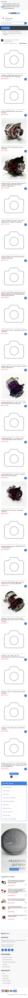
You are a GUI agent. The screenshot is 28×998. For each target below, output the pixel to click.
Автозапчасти (6, 794)
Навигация (6, 28)
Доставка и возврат (7, 957)
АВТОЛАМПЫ (6, 804)
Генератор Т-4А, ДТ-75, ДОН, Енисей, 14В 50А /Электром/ (13, 692)
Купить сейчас (14, 869)
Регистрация (5, 975)
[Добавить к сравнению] (16, 69)
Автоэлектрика (6, 790)
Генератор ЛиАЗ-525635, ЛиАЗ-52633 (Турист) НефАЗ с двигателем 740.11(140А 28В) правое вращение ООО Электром (13, 294)
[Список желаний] (23, 28)
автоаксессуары (6, 815)
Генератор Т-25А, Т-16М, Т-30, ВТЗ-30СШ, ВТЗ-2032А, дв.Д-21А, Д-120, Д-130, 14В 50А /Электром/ (13, 620)
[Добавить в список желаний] (12, 69)
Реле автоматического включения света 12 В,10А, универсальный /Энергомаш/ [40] (16, 881)
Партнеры (5, 964)
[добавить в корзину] (25, 885)
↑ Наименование (22, 43)
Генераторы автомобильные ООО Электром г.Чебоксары (13, 73)
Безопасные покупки (7, 959)
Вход (4, 973)
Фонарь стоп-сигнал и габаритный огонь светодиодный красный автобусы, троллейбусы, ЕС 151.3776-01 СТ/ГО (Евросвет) (17, 891)
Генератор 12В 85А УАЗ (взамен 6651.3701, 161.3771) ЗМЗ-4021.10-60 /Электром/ (12, 76)
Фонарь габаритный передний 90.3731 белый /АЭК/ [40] (17, 916)
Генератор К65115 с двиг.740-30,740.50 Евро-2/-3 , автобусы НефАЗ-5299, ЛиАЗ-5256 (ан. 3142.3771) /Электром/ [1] (14, 185)
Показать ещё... (14, 773)
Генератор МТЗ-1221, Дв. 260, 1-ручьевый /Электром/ (12, 511)
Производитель (15, 39)
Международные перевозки (9, 962)
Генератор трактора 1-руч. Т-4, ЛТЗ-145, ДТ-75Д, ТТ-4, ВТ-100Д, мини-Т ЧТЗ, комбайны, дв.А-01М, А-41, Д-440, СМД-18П (14, 765)
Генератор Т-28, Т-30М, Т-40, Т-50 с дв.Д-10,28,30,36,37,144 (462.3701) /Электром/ (13, 656)
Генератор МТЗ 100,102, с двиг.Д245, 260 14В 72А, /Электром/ (14, 331)
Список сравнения (7, 983)
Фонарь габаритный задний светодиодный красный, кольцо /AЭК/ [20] (17, 908)
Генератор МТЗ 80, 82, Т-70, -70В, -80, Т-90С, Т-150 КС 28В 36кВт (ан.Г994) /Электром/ (12, 439)
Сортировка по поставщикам (9, 818)
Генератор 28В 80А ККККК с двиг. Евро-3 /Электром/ (12, 112)
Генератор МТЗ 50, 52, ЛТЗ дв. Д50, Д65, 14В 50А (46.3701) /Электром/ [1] (13, 367)
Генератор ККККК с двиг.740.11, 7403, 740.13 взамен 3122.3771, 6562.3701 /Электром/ (12, 221)
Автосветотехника (7, 787)
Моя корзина (6, 978)
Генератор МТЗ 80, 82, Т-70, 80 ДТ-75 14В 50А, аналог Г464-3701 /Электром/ (13, 475)
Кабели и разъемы (7, 808)
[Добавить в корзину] (25, 79)
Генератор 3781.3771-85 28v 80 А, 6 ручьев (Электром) (12, 148)
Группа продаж (6, 966)
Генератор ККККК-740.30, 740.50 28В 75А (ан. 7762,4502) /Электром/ (12, 257)
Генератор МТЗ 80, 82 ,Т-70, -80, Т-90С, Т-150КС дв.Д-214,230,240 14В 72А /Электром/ (13, 403)
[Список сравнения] (26, 28)
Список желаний (6, 980)
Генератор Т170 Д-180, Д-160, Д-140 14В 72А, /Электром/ (13, 728)
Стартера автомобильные (9, 801)
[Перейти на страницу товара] (14, 59)
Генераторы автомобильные (9, 797)
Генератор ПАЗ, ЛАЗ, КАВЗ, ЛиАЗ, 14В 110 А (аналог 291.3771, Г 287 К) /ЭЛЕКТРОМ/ (12, 583)
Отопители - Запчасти (8, 811)
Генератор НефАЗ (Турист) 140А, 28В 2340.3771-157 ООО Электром (13, 547)
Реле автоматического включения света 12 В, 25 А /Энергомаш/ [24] (16, 899)
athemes (25, 994)
